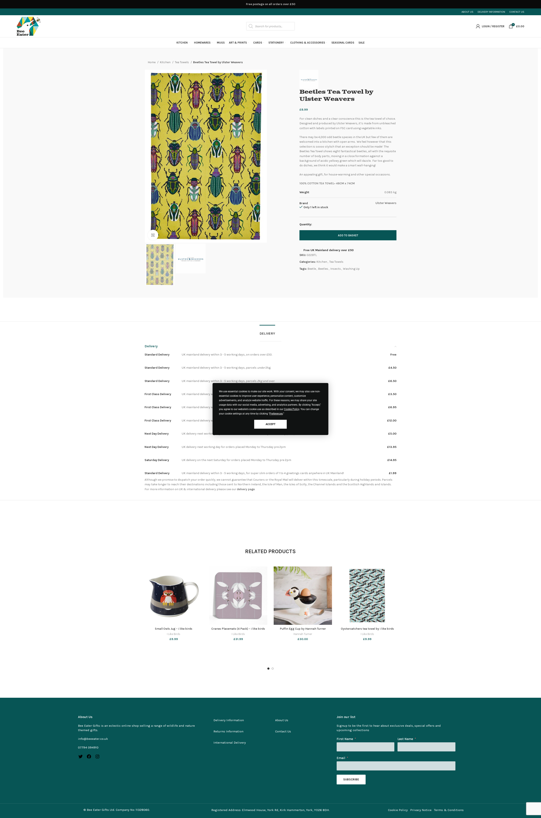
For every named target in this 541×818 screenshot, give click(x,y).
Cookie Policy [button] (291, 409)
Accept (270, 424)
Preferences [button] (276, 413)
